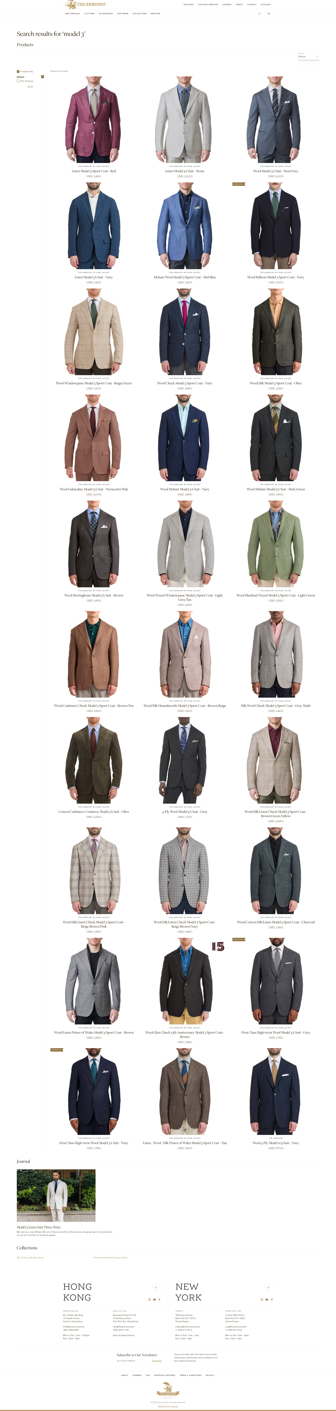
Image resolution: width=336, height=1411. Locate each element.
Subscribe (157, 1360)
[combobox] (299, 56)
